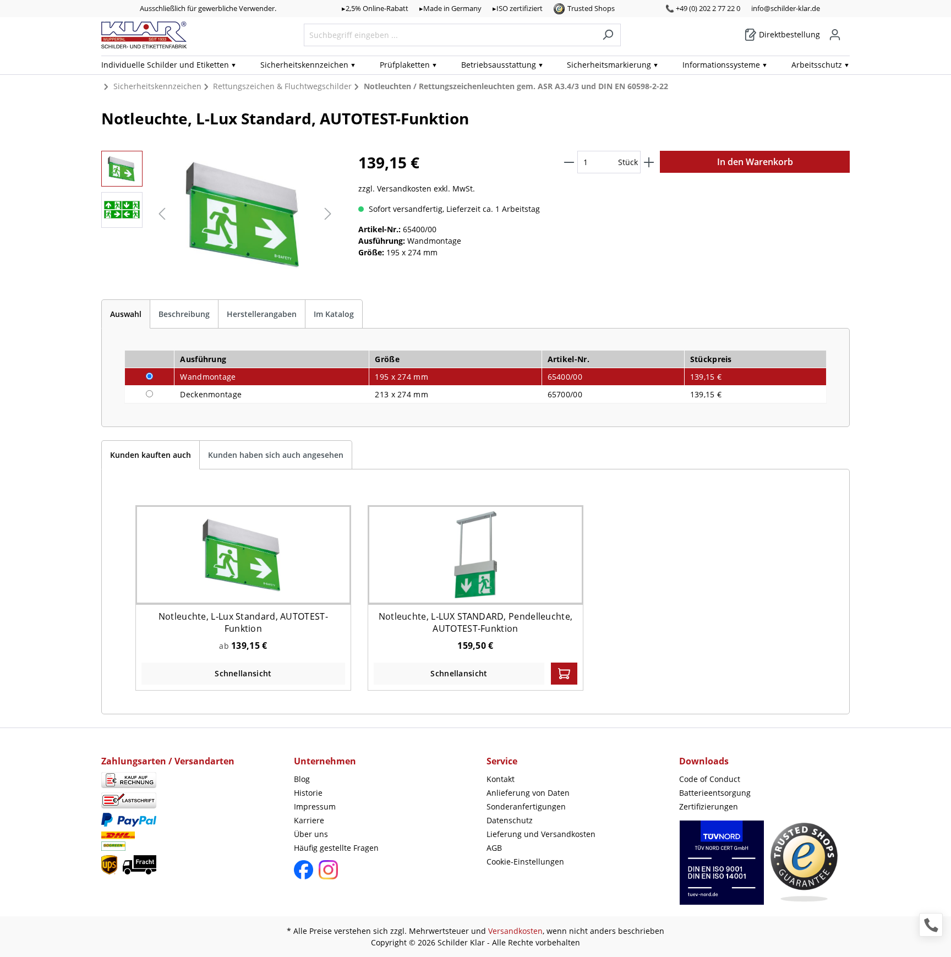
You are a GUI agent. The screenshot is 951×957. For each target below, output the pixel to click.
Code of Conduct (709, 779)
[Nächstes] (328, 214)
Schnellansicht (243, 673)
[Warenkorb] (846, 31)
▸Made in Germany (450, 8)
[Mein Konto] (835, 34)
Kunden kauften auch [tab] (150, 455)
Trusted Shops (591, 8)
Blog (302, 779)
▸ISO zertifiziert (518, 8)
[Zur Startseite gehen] (144, 34)
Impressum (315, 806)
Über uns (311, 834)
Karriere (309, 820)
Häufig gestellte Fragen (336, 848)
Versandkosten (515, 931)
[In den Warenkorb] (564, 674)
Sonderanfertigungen (526, 806)
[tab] (125, 314)
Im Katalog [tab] (334, 314)
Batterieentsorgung (715, 793)
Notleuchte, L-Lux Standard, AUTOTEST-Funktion (243, 622)
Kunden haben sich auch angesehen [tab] (275, 455)
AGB (494, 848)
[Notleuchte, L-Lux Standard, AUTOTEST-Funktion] (243, 554)
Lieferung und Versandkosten (541, 834)
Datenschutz (510, 820)
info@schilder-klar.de (785, 8)
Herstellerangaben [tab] (262, 314)
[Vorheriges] (162, 214)
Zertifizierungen (708, 806)
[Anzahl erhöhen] (649, 162)
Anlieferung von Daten (528, 793)
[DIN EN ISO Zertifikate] (722, 868)
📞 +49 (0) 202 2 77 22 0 (702, 8)
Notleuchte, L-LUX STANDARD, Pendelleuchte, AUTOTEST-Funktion (476, 622)
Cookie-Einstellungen (525, 861)
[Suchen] (608, 35)
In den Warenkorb (755, 162)
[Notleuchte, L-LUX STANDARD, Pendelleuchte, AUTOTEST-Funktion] (476, 554)
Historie (308, 793)
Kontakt (501, 779)
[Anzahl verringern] (569, 162)
